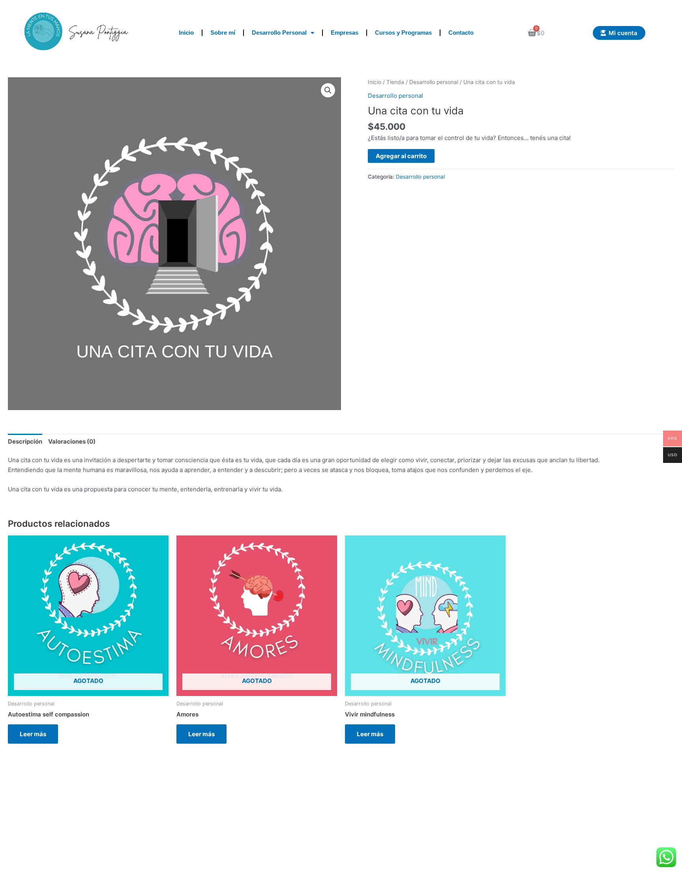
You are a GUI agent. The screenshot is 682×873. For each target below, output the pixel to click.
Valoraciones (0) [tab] (72, 441)
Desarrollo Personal (279, 32)
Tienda (395, 82)
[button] (328, 90)
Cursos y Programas (403, 32)
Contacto (461, 32)
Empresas (344, 32)
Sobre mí (222, 32)
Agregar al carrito (401, 156)
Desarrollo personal (433, 82)
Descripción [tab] (25, 441)
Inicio (186, 32)
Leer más (33, 734)
